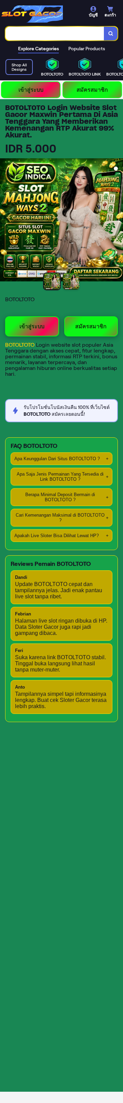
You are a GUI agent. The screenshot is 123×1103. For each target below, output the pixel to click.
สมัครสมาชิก (92, 90)
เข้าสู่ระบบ (30, 90)
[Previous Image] (5, 221)
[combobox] (54, 33)
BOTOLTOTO (20, 345)
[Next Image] (117, 221)
